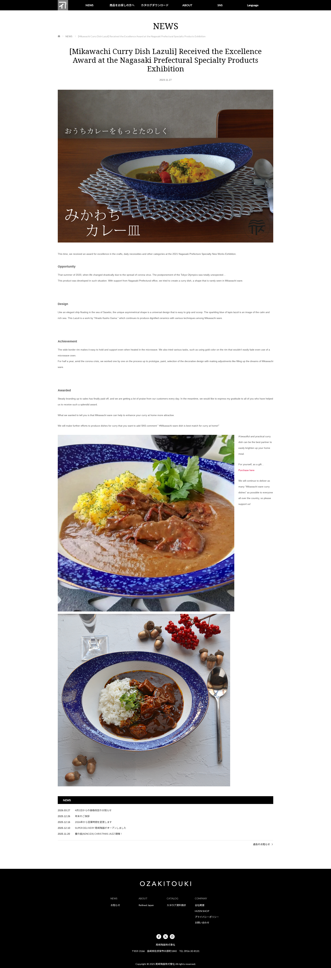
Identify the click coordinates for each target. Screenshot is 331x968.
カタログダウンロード (155, 5)
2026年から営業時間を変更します (93, 822)
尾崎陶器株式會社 (165, 963)
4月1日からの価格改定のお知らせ (93, 810)
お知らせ (115, 905)
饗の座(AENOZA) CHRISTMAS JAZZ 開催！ (99, 833)
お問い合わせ (202, 922)
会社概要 (199, 905)
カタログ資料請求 (176, 905)
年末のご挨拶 (82, 816)
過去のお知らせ (261, 844)
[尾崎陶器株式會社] (63, 5)
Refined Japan (146, 905)
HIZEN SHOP (202, 911)
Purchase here (246, 470)
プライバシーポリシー (207, 916)
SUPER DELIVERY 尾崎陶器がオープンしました (100, 827)
